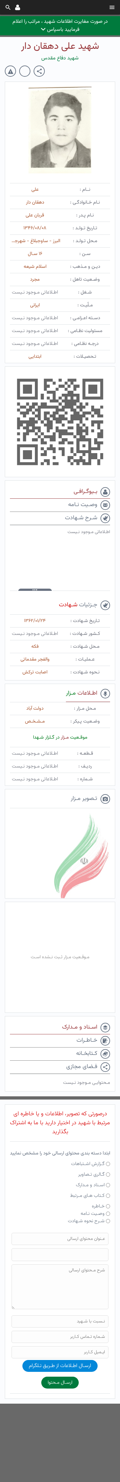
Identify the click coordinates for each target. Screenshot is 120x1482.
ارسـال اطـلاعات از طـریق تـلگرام (60, 1366)
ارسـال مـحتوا (60, 1382)
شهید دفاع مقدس (60, 58)
